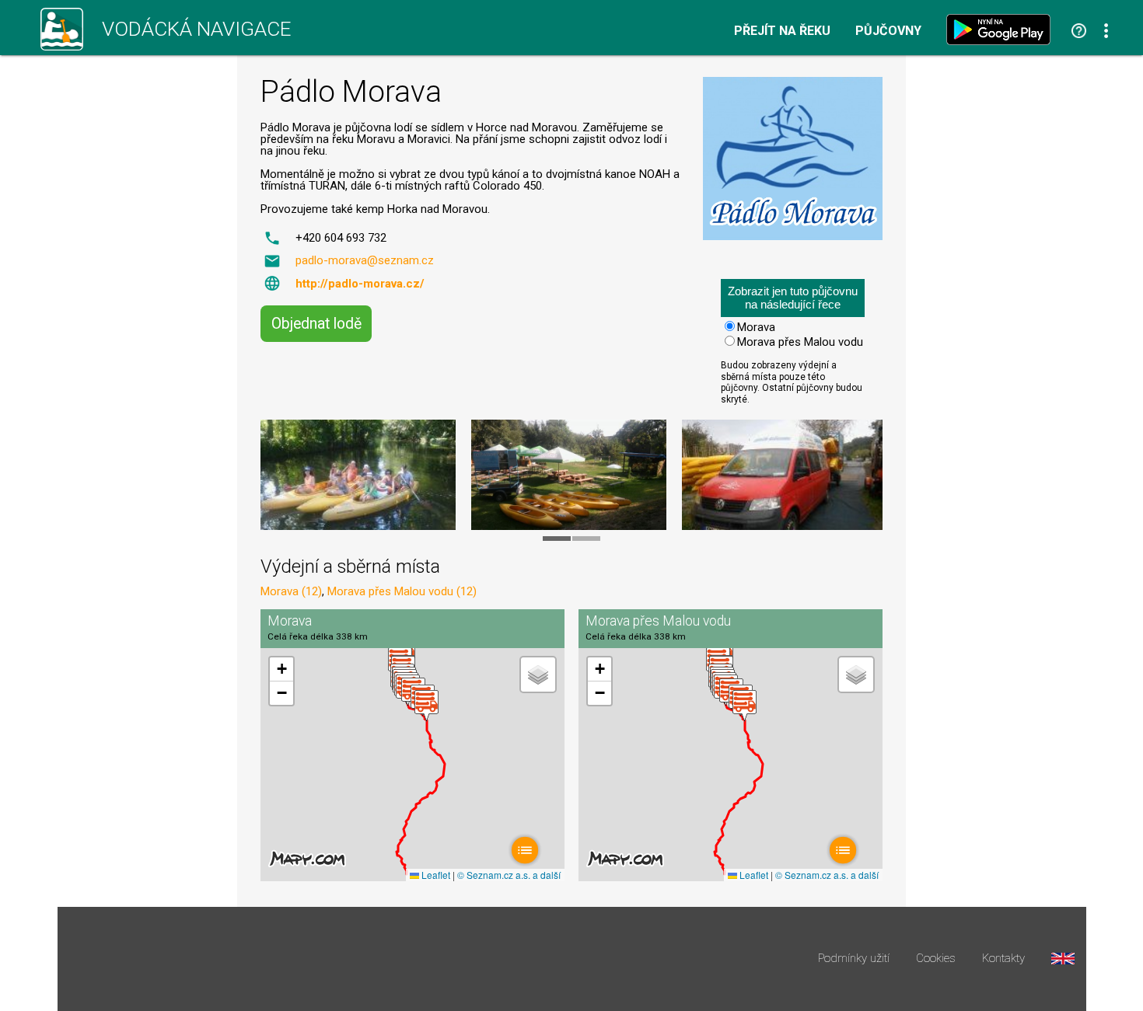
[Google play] (1002, 29)
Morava (756, 327)
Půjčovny (888, 31)
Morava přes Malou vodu (800, 342)
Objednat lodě (316, 324)
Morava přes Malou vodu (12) (402, 591)
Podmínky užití (854, 958)
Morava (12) (291, 591)
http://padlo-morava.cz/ (360, 284)
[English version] (1063, 958)
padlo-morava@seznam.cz (364, 260)
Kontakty (1003, 958)
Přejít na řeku (782, 31)
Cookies (936, 958)
